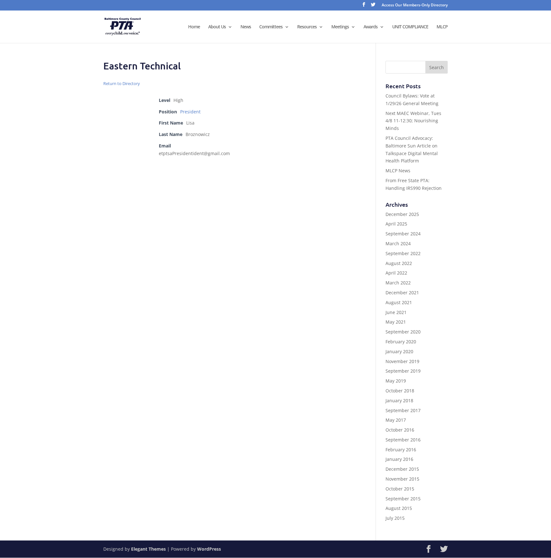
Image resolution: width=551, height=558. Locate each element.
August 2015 (399, 508)
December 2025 (402, 214)
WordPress (209, 549)
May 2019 (396, 381)
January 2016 (399, 459)
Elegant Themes (148, 549)
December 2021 (402, 293)
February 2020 (401, 342)
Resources (307, 27)
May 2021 (396, 322)
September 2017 (403, 410)
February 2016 (401, 450)
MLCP (442, 27)
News (245, 27)
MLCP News (398, 171)
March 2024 (398, 243)
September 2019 (403, 371)
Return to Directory (121, 83)
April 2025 (396, 224)
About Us (217, 27)
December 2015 (402, 469)
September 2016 (403, 440)
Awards (371, 27)
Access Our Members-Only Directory (415, 5)
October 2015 (400, 489)
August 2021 (399, 302)
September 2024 (403, 234)
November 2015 (402, 479)
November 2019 (402, 361)
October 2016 (400, 430)
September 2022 (403, 253)
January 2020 (399, 351)
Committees (271, 27)
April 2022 (396, 273)
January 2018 (399, 400)
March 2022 (398, 283)
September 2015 (403, 499)
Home (194, 27)
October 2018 (400, 391)
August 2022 (399, 263)
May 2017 (396, 420)
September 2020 (403, 332)
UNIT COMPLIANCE (410, 27)
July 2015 (395, 518)
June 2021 (396, 312)
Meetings (340, 27)
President (190, 112)
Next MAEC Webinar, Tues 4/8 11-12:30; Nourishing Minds (413, 121)
